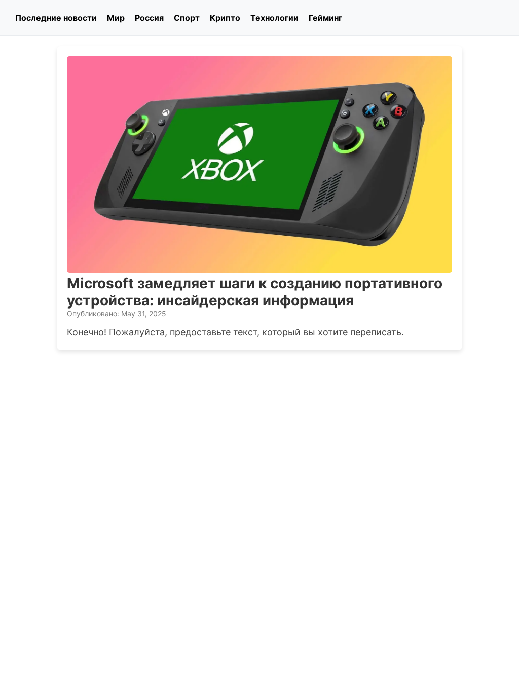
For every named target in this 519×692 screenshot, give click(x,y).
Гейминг (325, 18)
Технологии (274, 18)
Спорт (187, 18)
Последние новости (56, 18)
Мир (116, 18)
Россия (149, 18)
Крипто (225, 18)
